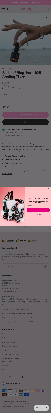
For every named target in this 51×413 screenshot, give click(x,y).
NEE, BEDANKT (38, 214)
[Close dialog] (49, 189)
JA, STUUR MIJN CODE (38, 210)
